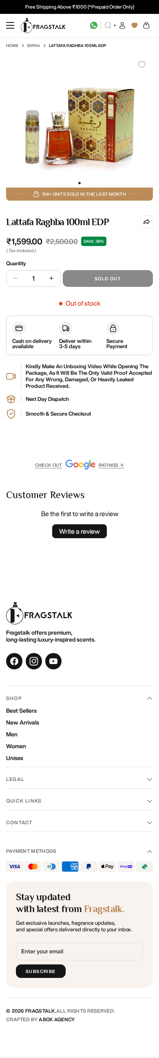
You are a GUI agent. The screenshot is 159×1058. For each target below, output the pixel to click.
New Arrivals (22, 722)
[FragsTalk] (43, 25)
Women (16, 746)
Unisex (14, 758)
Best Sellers (21, 711)
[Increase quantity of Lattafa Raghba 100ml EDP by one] (51, 278)
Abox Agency (57, 1019)
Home (12, 45)
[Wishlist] (134, 25)
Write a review (79, 531)
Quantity (16, 263)
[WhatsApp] (93, 25)
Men (12, 734)
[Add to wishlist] (142, 64)
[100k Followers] (34, 661)
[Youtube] (53, 661)
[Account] (122, 25)
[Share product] (146, 221)
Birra (33, 45)
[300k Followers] (14, 661)
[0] (146, 25)
